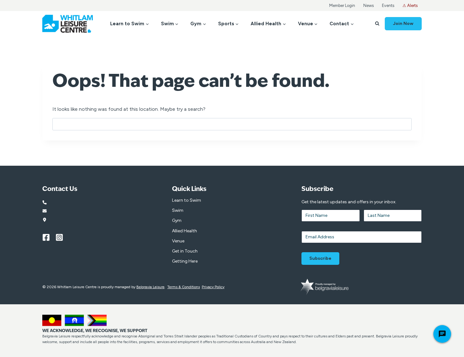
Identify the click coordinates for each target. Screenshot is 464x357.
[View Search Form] (377, 23)
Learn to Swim (186, 200)
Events (388, 5)
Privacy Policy (213, 287)
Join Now (403, 23)
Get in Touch (185, 251)
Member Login (342, 5)
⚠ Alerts (410, 5)
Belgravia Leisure (150, 287)
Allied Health (184, 231)
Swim (177, 210)
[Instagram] (62, 237)
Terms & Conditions (183, 287)
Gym (176, 220)
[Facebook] (49, 237)
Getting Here (185, 261)
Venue (178, 241)
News (368, 5)
